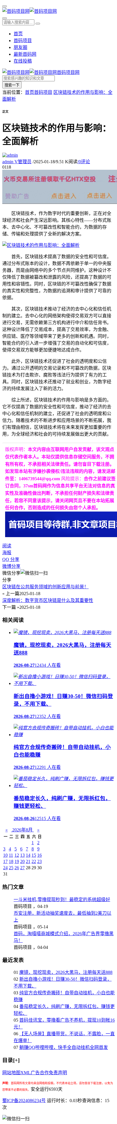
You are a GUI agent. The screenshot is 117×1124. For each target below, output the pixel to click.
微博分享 (11, 566)
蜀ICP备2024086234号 (24, 1100)
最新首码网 (25, 54)
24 (5, 867)
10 (5, 855)
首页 (18, 33)
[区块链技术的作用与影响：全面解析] (41, 245)
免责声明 (58, 1072)
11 (11, 855)
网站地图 (11, 1072)
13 (22, 855)
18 (11, 861)
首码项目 (23, 40)
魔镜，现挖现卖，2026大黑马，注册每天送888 (65, 972)
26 (16, 867)
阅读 (6, 545)
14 (28, 855)
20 (22, 861)
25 (11, 867)
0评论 (84, 161)
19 (16, 861)
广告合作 (40, 1072)
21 (28, 861)
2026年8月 (22, 829)
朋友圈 (20, 47)
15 (34, 855)
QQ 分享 (10, 559)
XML (25, 1072)
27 (22, 867)
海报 (6, 552)
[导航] (4, 6)
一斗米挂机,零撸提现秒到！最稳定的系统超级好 (62, 899)
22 (34, 861)
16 (39, 855)
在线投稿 (23, 61)
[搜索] (4, 18)
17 (5, 861)
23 (39, 861)
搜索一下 (12, 85)
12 (16, 855)
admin (17, 161)
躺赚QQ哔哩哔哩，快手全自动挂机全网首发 (63, 1047)
